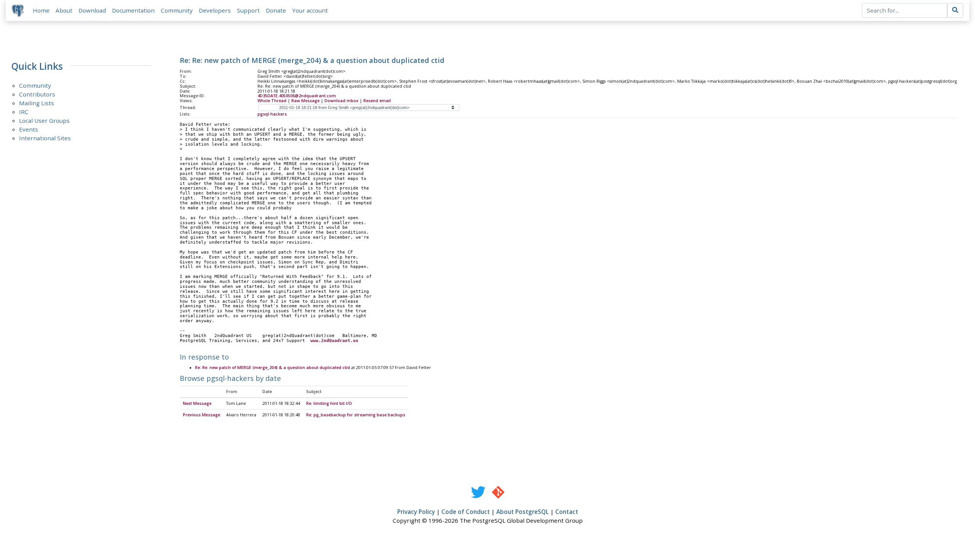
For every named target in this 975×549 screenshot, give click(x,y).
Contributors (37, 94)
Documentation (133, 10)
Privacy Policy (416, 511)
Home (41, 10)
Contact (566, 511)
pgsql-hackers (272, 114)
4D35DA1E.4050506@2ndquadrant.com (296, 95)
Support (248, 10)
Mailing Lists (36, 103)
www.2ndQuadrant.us (334, 340)
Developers (215, 10)
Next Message (197, 403)
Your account (310, 10)
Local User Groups (44, 120)
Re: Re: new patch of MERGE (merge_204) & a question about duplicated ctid (272, 367)
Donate (276, 10)
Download (92, 10)
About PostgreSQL (522, 511)
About (64, 10)
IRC (24, 112)
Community (177, 10)
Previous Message (201, 414)
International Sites (45, 138)
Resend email (377, 100)
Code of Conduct (465, 511)
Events (28, 129)
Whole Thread (271, 100)
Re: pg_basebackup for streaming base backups (355, 414)
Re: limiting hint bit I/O (329, 403)
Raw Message (305, 100)
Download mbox (341, 100)
